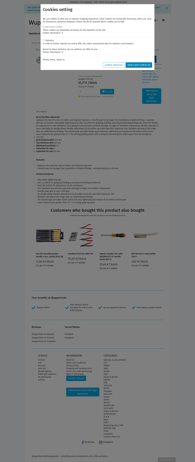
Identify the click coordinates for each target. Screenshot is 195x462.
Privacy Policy (49, 59)
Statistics (49, 40)
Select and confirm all (138, 65)
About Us (61, 59)
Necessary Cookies (54, 27)
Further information (52, 33)
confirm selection (114, 65)
